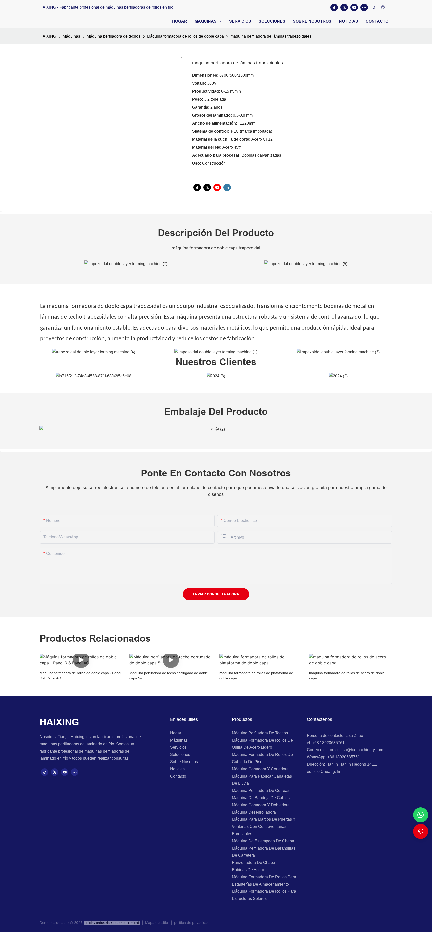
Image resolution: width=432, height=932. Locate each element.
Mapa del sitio (157, 922)
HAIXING (48, 36)
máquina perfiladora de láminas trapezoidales (271, 36)
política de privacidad (191, 922)
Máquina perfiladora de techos (113, 36)
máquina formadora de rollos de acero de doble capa (347, 675)
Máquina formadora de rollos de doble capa (185, 36)
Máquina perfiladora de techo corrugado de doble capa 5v (169, 675)
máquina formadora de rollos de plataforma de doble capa (256, 675)
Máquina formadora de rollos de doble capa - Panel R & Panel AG (80, 675)
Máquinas (71, 36)
